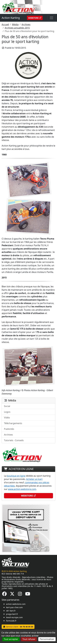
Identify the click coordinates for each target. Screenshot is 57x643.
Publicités (9, 428)
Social (7, 406)
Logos (7, 411)
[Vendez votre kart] (26, 528)
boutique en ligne (16, 475)
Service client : (19, 626)
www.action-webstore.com (22, 489)
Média (15, 24)
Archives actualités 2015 (17, 27)
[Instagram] (20, 594)
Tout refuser (28, 639)
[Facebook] (4, 594)
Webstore (33, 18)
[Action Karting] (26, 6)
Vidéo (7, 417)
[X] (12, 594)
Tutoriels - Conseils (14, 440)
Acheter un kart (34, 479)
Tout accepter (11, 639)
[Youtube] (27, 594)
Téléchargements (13, 423)
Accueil (5, 24)
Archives (26, 24)
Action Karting (11, 18)
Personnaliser (47, 639)
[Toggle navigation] (51, 18)
